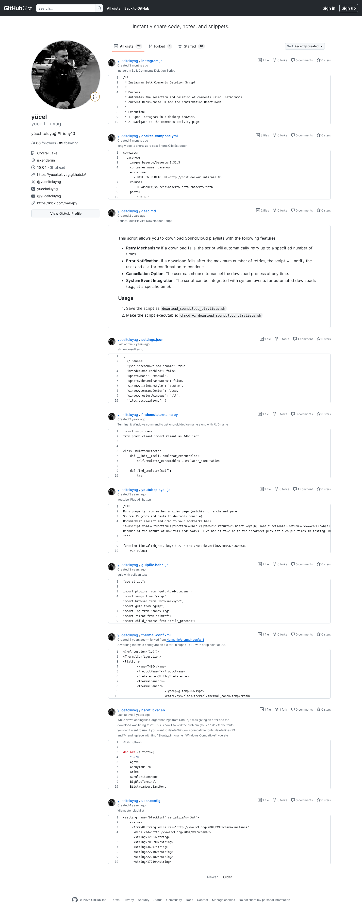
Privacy (128, 900)
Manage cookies (223, 900)
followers (46, 143)
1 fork (283, 709)
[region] (219, 99)
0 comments (304, 60)
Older (227, 877)
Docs (189, 900)
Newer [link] (212, 877)
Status (157, 900)
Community (174, 900)
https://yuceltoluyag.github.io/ (61, 174)
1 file (265, 60)
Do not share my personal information (264, 900)
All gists (113, 8)
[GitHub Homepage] (75, 900)
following (69, 143)
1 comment (305, 339)
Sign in (329, 8)
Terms (115, 900)
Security (143, 900)
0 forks (282, 60)
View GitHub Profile (66, 213)
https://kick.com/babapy (57, 203)
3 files (264, 135)
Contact (202, 900)
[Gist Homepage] (18, 8)
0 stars (326, 60)
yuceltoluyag (47, 189)
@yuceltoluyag (49, 181)
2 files (264, 210)
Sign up (349, 8)
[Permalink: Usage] (114, 298)
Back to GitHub (136, 8)
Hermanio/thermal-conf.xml (185, 639)
